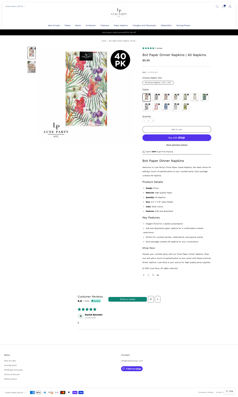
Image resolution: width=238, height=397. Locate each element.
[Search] (217, 6)
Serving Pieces (183, 25)
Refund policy (10, 379)
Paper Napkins (121, 25)
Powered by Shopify (206, 392)
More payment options (176, 145)
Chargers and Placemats (144, 25)
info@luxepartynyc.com (132, 361)
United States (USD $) (14, 6)
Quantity (146, 116)
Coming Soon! (10, 365)
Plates (67, 25)
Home (104, 41)
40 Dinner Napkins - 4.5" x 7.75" (158, 83)
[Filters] (151, 299)
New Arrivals (54, 25)
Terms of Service (12, 374)
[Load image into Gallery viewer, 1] (31, 53)
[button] (148, 48)
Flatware (105, 25)
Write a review (127, 299)
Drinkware (91, 25)
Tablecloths (166, 25)
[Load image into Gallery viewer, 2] (31, 67)
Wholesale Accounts (13, 370)
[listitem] (119, 32)
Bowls (78, 25)
